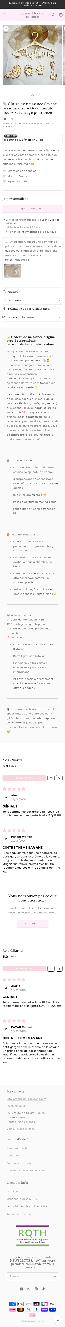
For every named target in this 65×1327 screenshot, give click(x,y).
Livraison (12, 1191)
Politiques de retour (19, 1163)
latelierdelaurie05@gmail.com (26, 1099)
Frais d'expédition (25, 123)
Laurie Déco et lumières (35, 1321)
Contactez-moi (32, 923)
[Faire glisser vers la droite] (40, 95)
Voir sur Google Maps (21, 1129)
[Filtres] (51, 778)
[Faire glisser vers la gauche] (25, 95)
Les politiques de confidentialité (27, 1206)
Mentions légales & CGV (22, 1199)
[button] (4, 15)
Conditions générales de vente (26, 1170)
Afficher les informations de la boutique (31, 232)
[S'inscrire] (54, 1276)
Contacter (13, 1155)
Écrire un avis (24, 778)
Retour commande (19, 1214)
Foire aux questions (19, 1148)
